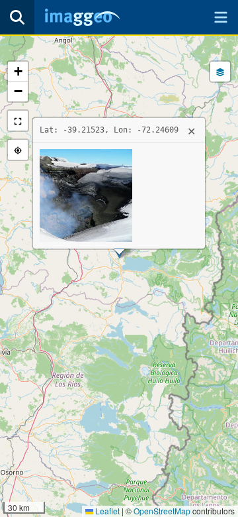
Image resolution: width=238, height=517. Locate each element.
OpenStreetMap (162, 510)
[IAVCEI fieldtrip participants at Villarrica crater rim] (86, 194)
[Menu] (221, 17)
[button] (18, 72)
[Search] (17, 17)
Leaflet (106, 510)
